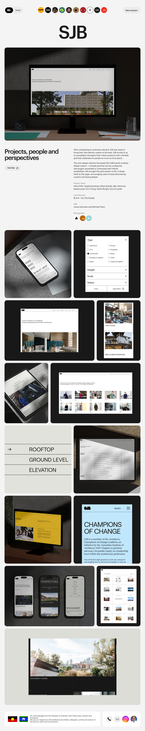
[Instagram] (125, 719)
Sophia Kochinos (92, 186)
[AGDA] (97, 10)
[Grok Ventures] (62, 10)
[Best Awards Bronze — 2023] (83, 218)
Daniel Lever (79, 189)
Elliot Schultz (106, 186)
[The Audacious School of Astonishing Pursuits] (69, 10)
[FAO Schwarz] (83, 10)
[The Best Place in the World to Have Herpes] (55, 10)
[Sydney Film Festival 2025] (41, 10)
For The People (87, 198)
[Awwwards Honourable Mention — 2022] (89, 218)
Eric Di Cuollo (116, 189)
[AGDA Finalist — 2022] (76, 218)
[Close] (90, 10)
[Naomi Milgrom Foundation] (104, 10)
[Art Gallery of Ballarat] (48, 10)
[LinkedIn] (134, 719)
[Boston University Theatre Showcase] (76, 10)
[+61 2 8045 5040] (109, 719)
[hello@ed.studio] (117, 719)
